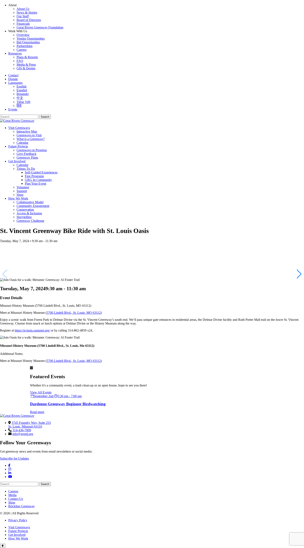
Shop (20, 194)
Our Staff (23, 16)
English (21, 86)
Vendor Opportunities (31, 38)
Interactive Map (27, 131)
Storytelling (24, 217)
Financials (23, 23)
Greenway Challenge (30, 220)
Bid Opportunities (28, 42)
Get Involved (16, 161)
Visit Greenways (19, 128)
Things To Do (26, 168)
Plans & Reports (27, 57)
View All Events (40, 392)
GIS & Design (26, 68)
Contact (13, 75)
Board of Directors (29, 20)
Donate (13, 79)
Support (22, 191)
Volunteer (23, 187)
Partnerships (24, 46)
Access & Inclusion (29, 213)
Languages (15, 82)
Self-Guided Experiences (41, 172)
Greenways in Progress (32, 150)
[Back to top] (2, 546)
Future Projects (18, 146)
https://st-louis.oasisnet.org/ (32, 330)
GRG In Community (38, 180)
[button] (299, 274)
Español (22, 90)
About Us (23, 9)
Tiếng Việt (23, 102)
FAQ (20, 61)
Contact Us (15, 498)
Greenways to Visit (29, 135)
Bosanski (23, 94)
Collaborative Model (30, 202)
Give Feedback (26, 154)
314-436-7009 (21, 430)
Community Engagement (33, 206)
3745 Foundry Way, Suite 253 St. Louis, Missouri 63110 (29, 424)
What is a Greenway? (31, 139)
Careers (21, 49)
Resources (15, 53)
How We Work (18, 198)
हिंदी (19, 105)
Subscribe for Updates (14, 458)
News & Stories (27, 12)
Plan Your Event (35, 183)
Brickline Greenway (21, 506)
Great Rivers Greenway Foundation (40, 27)
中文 (20, 98)
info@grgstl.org (22, 434)
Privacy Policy (17, 520)
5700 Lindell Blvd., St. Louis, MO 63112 (74, 312)
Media (12, 495)
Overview (23, 35)
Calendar (22, 142)
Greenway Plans (27, 157)
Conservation (25, 209)
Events (12, 109)
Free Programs (34, 176)
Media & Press (26, 64)
